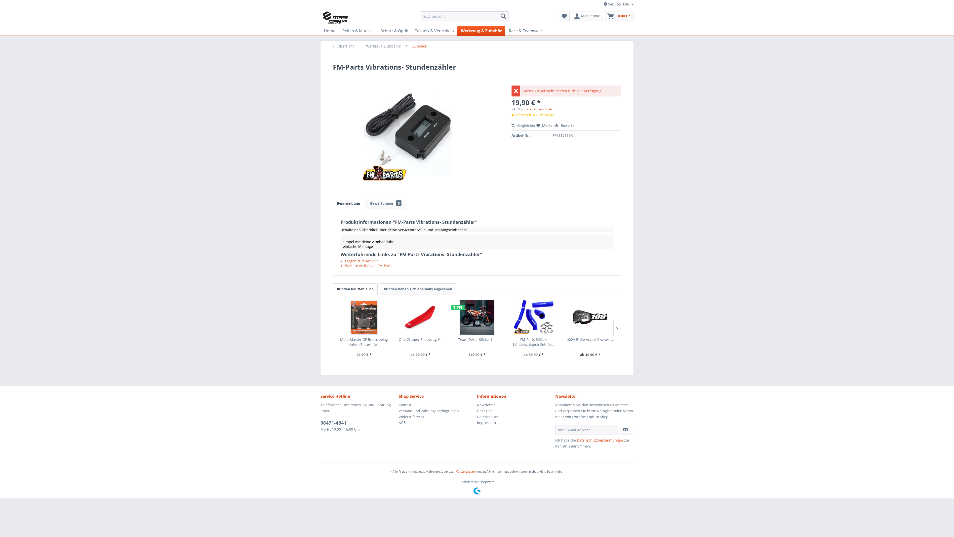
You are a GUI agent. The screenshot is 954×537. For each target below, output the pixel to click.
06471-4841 (333, 423)
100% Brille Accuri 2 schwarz (590, 339)
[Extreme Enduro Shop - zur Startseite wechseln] (335, 17)
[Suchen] (503, 16)
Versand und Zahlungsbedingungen (429, 410)
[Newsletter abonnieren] (625, 430)
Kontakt (405, 405)
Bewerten (568, 125)
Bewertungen (385, 203)
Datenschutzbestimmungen (600, 440)
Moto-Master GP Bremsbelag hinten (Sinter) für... (364, 342)
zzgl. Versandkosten (541, 109)
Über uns (484, 410)
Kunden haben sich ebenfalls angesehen (418, 289)
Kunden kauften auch (355, 289)
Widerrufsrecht (411, 416)
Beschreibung (348, 203)
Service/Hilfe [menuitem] (618, 4)
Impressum (486, 422)
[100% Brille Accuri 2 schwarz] (590, 317)
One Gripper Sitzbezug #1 (420, 339)
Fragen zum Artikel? (361, 261)
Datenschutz (487, 416)
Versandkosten (466, 471)
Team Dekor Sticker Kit (477, 339)
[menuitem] (465, 16)
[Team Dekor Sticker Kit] (477, 317)
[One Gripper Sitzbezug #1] (420, 317)
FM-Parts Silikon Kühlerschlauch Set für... (533, 342)
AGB (402, 422)
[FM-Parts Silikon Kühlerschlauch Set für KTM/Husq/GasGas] (533, 317)
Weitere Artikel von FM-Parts (368, 265)
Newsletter (486, 405)
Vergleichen (526, 125)
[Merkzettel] (564, 16)
